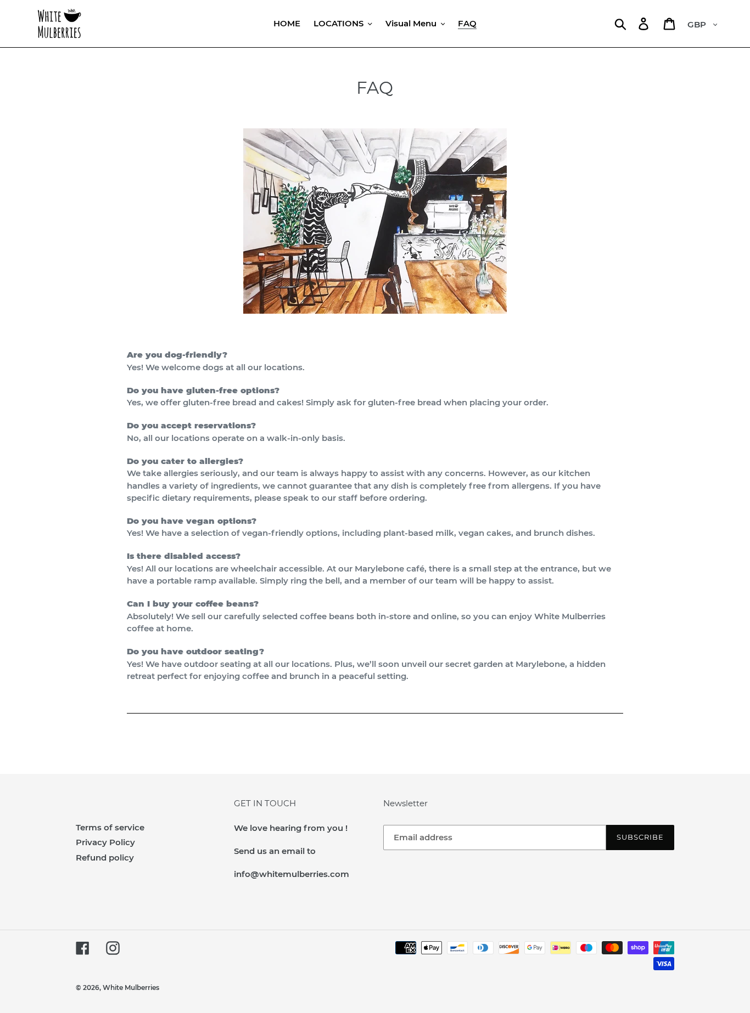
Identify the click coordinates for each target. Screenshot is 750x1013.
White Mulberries (131, 987)
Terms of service (110, 827)
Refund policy (105, 857)
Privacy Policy (105, 842)
